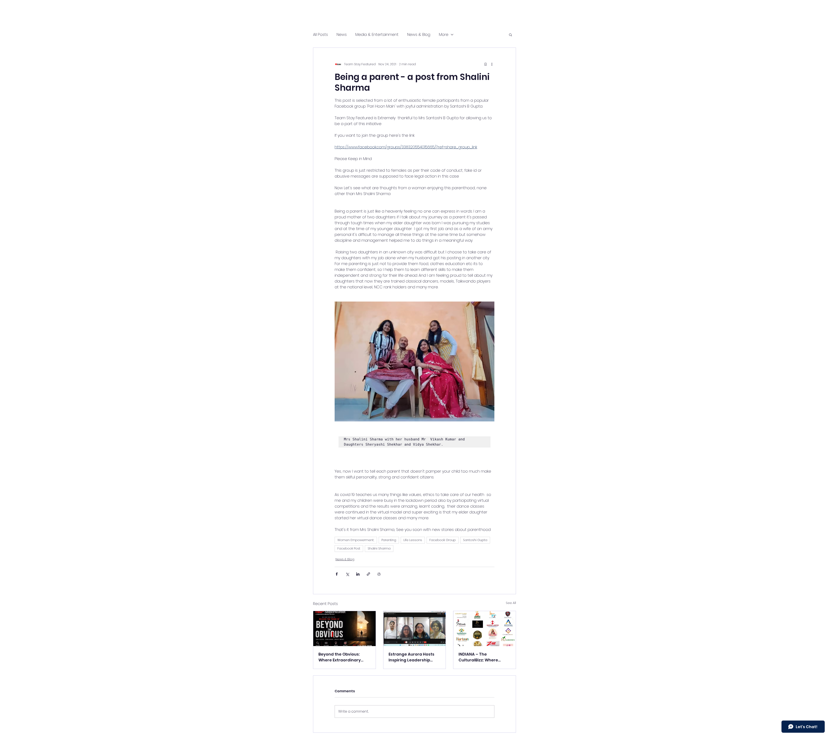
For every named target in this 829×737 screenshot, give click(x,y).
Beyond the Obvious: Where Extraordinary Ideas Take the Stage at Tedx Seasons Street (342, 657)
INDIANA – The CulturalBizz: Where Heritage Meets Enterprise (478, 657)
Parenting (388, 540)
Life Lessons (412, 540)
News (342, 34)
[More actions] (491, 64)
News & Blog (418, 34)
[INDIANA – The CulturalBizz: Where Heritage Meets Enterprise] (484, 628)
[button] (510, 34)
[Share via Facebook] (337, 574)
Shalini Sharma (379, 548)
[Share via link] (368, 574)
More (443, 34)
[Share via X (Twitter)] (347, 574)
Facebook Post (348, 548)
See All (511, 603)
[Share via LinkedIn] (358, 574)
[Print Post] (379, 574)
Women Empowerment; (355, 540)
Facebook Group (442, 540)
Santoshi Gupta (475, 540)
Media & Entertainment (377, 34)
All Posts (320, 34)
